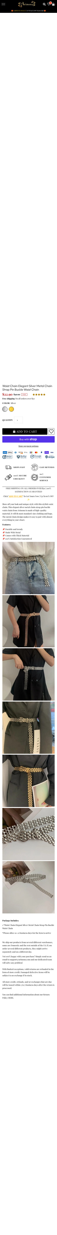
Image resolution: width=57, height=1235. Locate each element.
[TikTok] (45, 1125)
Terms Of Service (10, 1037)
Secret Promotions (11, 1076)
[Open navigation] (3, 4)
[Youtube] (29, 1125)
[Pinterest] (21, 1125)
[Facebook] (5, 1125)
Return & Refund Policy (13, 1044)
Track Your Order (10, 1034)
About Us (7, 1080)
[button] (39, 394)
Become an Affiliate (11, 1089)
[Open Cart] (53, 4)
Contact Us (7, 1056)
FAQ (5, 1083)
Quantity (7, 420)
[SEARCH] (44, 4)
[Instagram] (38, 1125)
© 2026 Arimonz (8, 1221)
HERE (10, 997)
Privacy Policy (9, 1040)
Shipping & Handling (12, 1047)
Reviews (6, 1050)
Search (6, 1053)
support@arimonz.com (20, 959)
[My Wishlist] (48, 4)
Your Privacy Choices (12, 1060)
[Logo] (27, 4)
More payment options (28, 446)
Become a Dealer (10, 1086)
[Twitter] (13, 1125)
